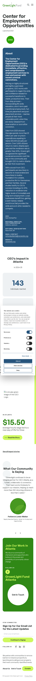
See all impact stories (11, 452)
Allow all (18, 361)
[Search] (28, 5)
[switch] (29, 337)
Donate (28, 669)
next (20, 533)
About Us (6, 669)
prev (15, 533)
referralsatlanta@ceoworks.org (16, 236)
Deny (18, 370)
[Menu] (32, 5)
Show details (25, 356)
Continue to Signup (18, 640)
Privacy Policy (28, 676)
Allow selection (18, 365)
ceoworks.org (10, 242)
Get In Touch (16, 669)
